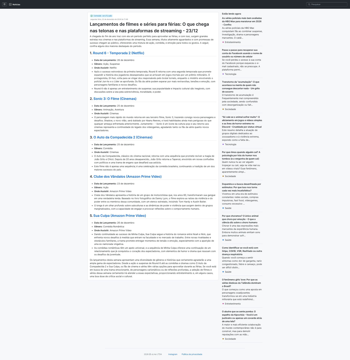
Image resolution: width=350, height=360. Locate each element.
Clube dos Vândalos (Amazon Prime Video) (128, 176)
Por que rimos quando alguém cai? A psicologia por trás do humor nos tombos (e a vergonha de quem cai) (241, 155)
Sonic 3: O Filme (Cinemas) (115, 99)
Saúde (228, 208)
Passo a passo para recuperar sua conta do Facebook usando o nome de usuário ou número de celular (242, 53)
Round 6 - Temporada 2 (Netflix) (118, 53)
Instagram (172, 354)
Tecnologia (230, 74)
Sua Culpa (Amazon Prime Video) (119, 216)
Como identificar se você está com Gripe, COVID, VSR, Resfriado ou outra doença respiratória (242, 251)
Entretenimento (233, 42)
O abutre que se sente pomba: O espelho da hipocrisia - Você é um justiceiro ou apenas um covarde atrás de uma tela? (242, 316)
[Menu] (4, 4)
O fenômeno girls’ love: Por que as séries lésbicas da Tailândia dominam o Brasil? (241, 283)
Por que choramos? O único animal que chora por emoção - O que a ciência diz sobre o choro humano (240, 219)
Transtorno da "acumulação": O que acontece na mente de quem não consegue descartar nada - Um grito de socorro (241, 86)
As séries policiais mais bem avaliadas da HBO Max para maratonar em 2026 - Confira (242, 21)
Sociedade (230, 109)
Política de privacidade (192, 354)
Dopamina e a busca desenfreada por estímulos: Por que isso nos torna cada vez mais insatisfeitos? (241, 187)
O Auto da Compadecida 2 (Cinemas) (123, 137)
